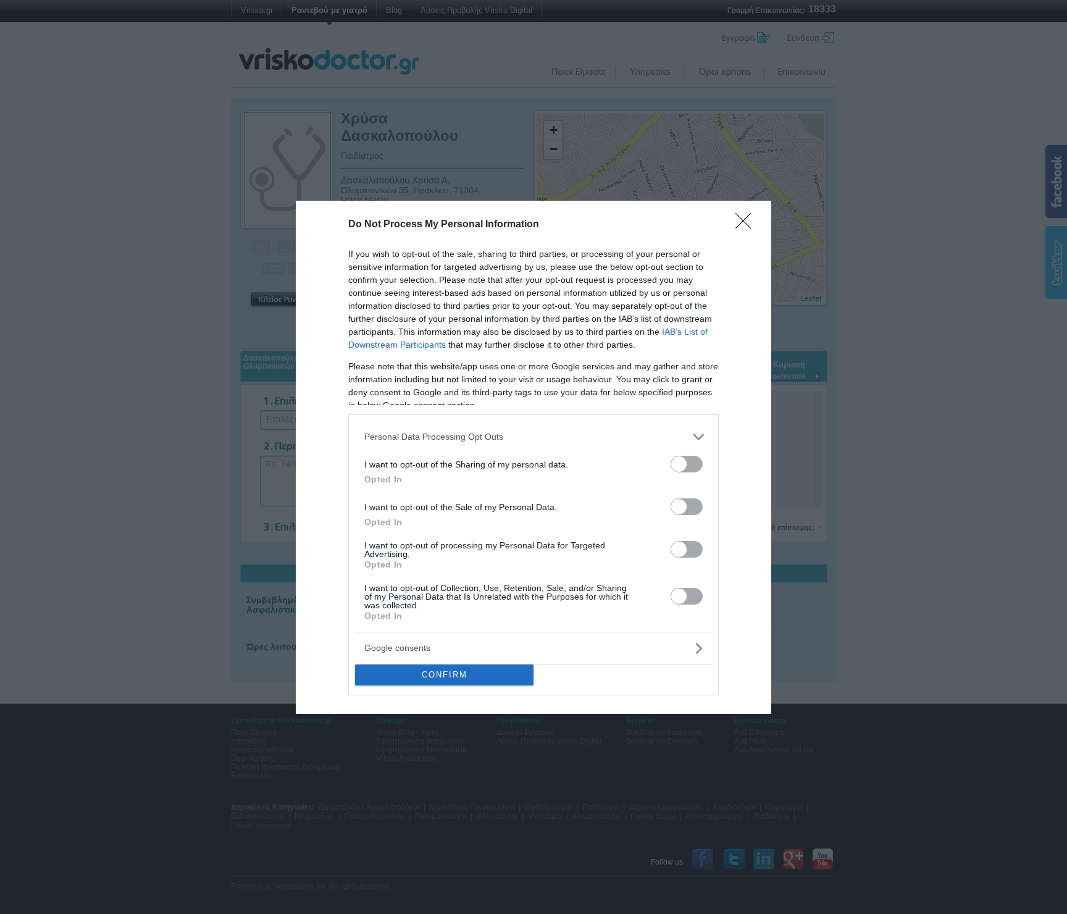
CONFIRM (444, 674)
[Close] (747, 225)
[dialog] (533, 457)
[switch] (687, 464)
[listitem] (533, 436)
